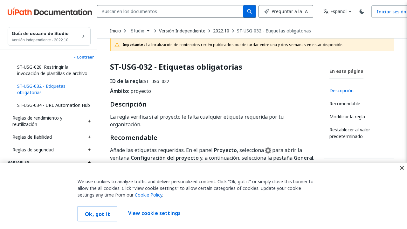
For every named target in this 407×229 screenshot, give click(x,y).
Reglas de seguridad (33, 149)
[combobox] (171, 11)
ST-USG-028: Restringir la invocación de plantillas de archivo (52, 70)
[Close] (402, 168)
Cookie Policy (148, 194)
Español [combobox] (335, 11)
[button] (51, 89)
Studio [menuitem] (137, 30)
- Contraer (84, 57)
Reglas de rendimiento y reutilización (37, 121)
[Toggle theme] (361, 11)
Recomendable (133, 137)
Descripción (128, 104)
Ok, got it (97, 214)
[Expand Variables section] (89, 162)
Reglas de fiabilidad (32, 137)
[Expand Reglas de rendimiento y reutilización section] (89, 121)
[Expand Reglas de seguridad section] (89, 150)
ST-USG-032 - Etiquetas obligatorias (274, 31)
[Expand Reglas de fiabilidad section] (89, 137)
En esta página (346, 71)
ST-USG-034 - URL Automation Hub (53, 105)
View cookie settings (154, 213)
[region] (203, 196)
